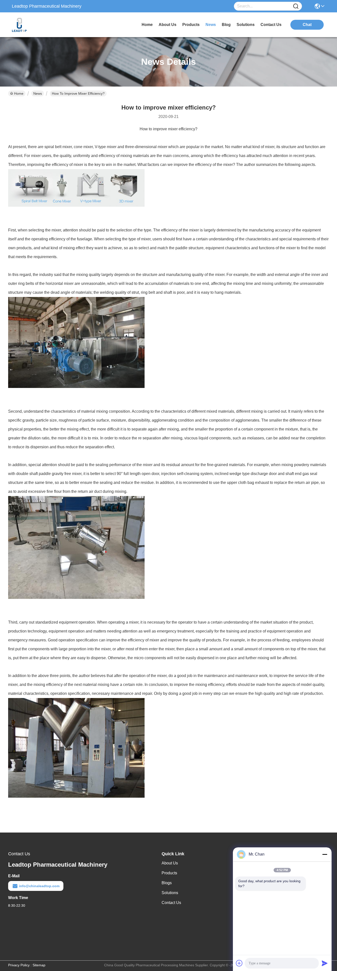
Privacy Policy (19, 965)
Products (169, 873)
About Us (170, 863)
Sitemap (39, 965)
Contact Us (171, 903)
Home (147, 25)
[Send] (325, 963)
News (37, 93)
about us (167, 25)
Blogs (167, 883)
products (191, 25)
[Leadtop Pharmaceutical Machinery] (39, 24)
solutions (246, 25)
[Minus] (325, 854)
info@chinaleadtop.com (39, 886)
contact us (271, 25)
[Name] (296, 6)
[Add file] (239, 963)
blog (226, 25)
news (211, 25)
